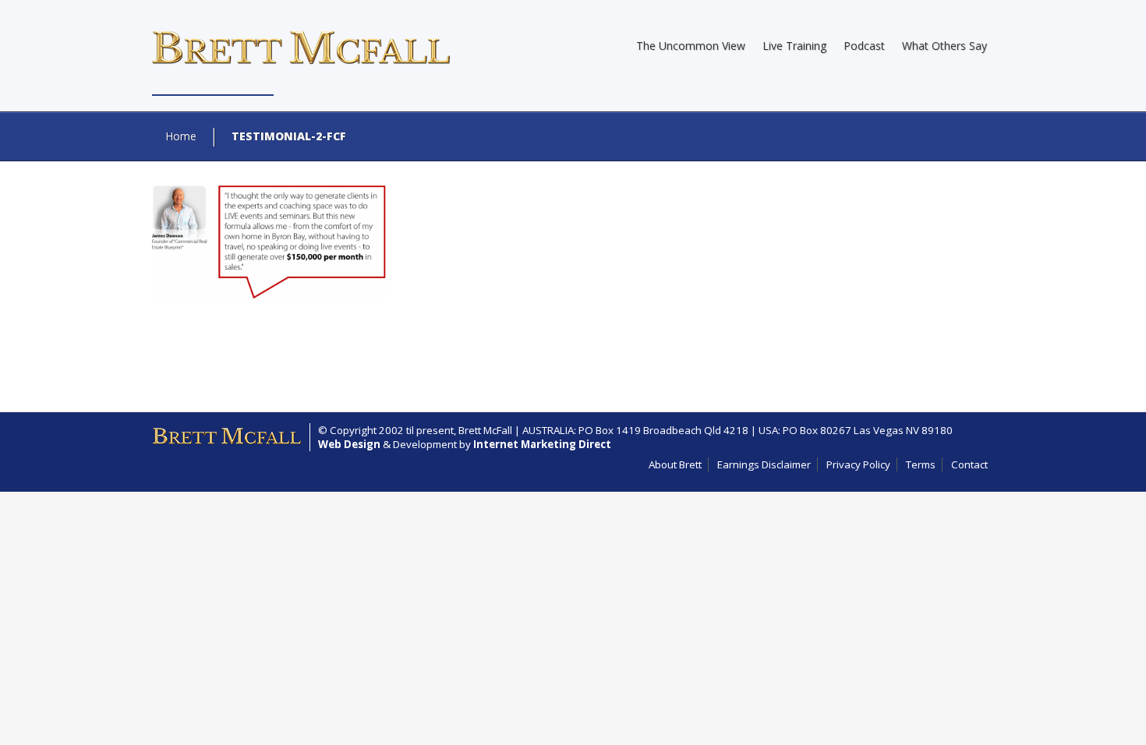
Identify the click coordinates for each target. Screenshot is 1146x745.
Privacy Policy (858, 464)
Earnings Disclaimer (764, 464)
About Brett (675, 464)
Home (180, 136)
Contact (969, 464)
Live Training (794, 45)
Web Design (349, 444)
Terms (921, 464)
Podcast (864, 45)
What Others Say (944, 45)
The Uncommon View (690, 45)
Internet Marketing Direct (542, 444)
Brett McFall (485, 430)
